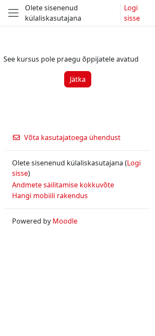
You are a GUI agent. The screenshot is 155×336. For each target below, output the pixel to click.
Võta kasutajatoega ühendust (72, 137)
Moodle (65, 221)
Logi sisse (132, 13)
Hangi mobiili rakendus (50, 195)
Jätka (78, 79)
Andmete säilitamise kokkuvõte (63, 185)
